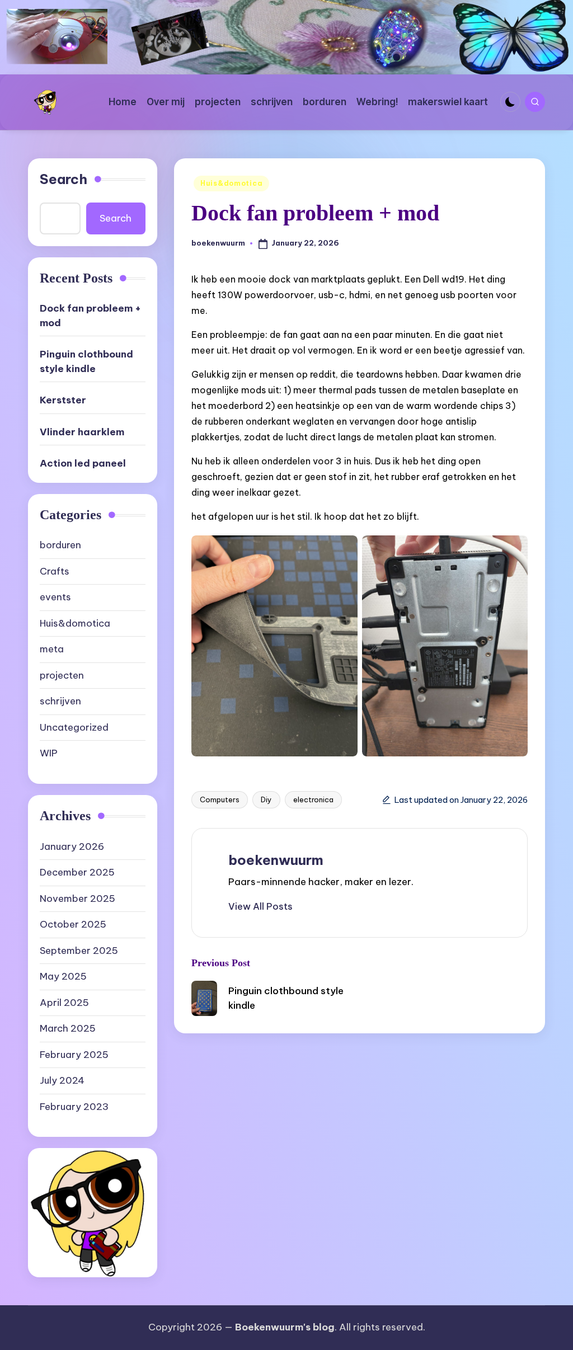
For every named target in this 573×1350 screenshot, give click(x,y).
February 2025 (74, 1054)
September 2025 (79, 950)
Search (63, 179)
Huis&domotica (231, 183)
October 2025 (73, 924)
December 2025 (77, 872)
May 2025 (63, 976)
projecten (62, 675)
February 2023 (74, 1106)
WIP (49, 753)
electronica (313, 799)
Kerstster (63, 400)
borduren (60, 545)
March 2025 (68, 1028)
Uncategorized (74, 727)
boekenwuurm (275, 860)
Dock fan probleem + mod (90, 315)
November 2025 (77, 898)
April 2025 (64, 1002)
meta (52, 649)
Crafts (54, 571)
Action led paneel (83, 463)
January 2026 (72, 846)
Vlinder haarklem (82, 432)
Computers (219, 799)
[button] (260, 906)
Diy (266, 799)
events (55, 597)
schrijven (60, 701)
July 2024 (62, 1080)
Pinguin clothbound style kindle (86, 361)
